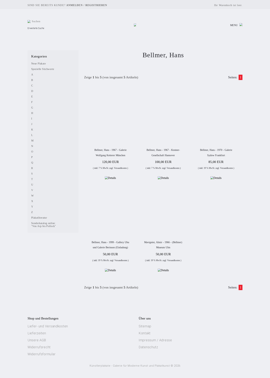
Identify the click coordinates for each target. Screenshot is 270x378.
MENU (234, 25)
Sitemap (145, 326)
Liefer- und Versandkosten (48, 326)
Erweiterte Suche (36, 28)
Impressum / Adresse (155, 340)
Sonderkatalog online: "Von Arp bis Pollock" (43, 225)
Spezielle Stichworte (42, 69)
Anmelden (74, 5)
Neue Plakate (38, 63)
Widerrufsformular (41, 354)
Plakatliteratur (39, 217)
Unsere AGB (37, 340)
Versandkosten (120, 168)
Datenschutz (148, 347)
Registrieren (96, 5)
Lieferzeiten (37, 333)
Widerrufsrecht (39, 347)
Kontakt (145, 333)
